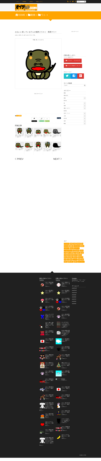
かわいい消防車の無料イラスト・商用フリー (49, 380)
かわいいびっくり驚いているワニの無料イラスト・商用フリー (29, 136)
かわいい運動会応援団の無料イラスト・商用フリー (49, 356)
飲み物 (65, 110)
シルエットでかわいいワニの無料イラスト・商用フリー (57, 149)
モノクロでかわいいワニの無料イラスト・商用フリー (57, 136)
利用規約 (24, 1)
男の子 (75, 257)
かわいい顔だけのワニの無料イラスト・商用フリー (38, 136)
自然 (65, 120)
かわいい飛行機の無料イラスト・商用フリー (49, 388)
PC (73, 250)
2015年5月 (74, 303)
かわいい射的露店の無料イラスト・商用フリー (49, 332)
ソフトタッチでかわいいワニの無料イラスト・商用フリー (29, 149)
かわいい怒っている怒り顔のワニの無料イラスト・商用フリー (38, 149)
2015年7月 (74, 299)
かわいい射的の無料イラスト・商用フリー (49, 284)
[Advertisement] (26, 104)
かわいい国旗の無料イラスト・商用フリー (49, 340)
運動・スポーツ (67, 108)
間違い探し (66, 95)
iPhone (81, 250)
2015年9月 (74, 294)
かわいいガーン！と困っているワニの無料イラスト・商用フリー (47, 149)
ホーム (18, 1)
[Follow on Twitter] (73, 1)
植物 (65, 105)
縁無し (82, 246)
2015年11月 (74, 290)
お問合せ (31, 1)
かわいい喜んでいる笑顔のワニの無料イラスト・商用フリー (19, 136)
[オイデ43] (26, 7)
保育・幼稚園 (70, 252)
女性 (82, 259)
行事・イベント (67, 113)
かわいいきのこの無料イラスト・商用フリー (49, 300)
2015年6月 (74, 301)
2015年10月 (74, 292)
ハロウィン (77, 248)
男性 (79, 259)
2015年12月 (74, 288)
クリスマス (66, 243)
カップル (75, 259)
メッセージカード (68, 250)
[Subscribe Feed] (68, 1)
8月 (72, 254)
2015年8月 (74, 296)
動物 (20, 115)
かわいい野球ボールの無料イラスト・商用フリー (66, 284)
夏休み (65, 261)
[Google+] (70, 1)
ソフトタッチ (77, 246)
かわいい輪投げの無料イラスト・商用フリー (66, 412)
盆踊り (75, 261)
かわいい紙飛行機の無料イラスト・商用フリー (66, 372)
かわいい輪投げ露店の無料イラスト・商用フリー (49, 415)
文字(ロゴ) (81, 257)
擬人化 (65, 257)
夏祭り (78, 252)
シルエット (66, 248)
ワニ (17, 115)
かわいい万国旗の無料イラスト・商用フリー (49, 348)
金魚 (71, 259)
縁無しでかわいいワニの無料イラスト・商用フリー (47, 136)
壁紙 (65, 98)
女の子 (76, 254)
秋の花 (80, 254)
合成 (82, 252)
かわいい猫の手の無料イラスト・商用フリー (66, 404)
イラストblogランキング (73, 65)
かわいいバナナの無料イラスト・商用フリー (66, 436)
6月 (65, 259)
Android (77, 250)
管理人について (39, 1)
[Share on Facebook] (75, 1)
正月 (65, 254)
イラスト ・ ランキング (73, 60)
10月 (65, 252)
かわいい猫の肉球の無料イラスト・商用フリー (49, 372)
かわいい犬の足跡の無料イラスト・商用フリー (49, 307)
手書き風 (78, 243)
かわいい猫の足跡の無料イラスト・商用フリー (66, 348)
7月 (75, 252)
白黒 (74, 243)
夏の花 (69, 254)
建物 (65, 92)
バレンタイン (81, 261)
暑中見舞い (70, 257)
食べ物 (65, 118)
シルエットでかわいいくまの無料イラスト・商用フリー (66, 420)
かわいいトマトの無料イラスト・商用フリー (49, 423)
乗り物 (65, 100)
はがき (71, 248)
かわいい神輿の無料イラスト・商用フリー (49, 396)
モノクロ (66, 246)
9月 (68, 259)
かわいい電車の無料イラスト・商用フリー (49, 431)
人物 (65, 115)
